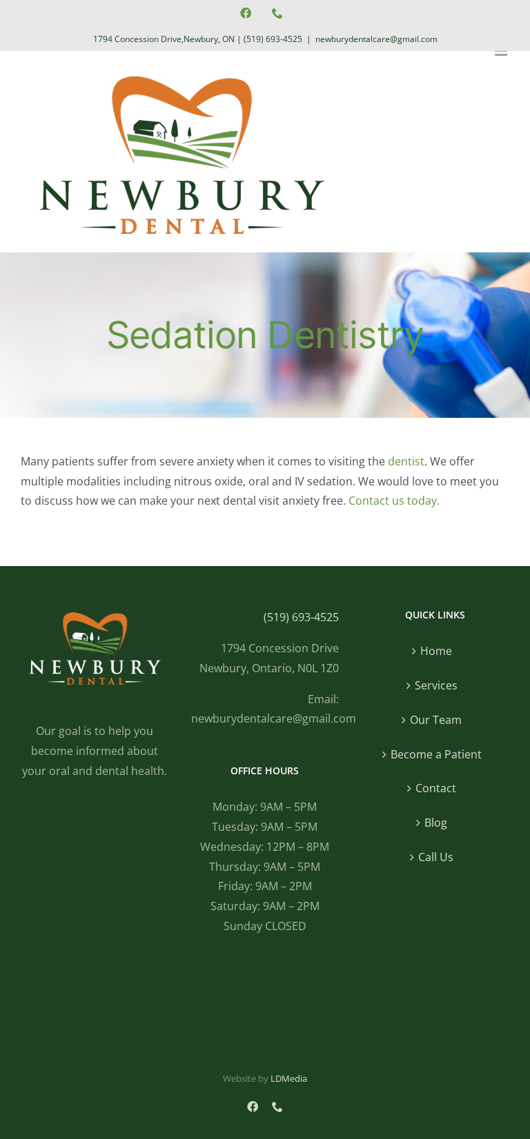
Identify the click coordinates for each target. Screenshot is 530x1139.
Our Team (436, 719)
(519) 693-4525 (273, 39)
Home (436, 650)
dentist (406, 461)
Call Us (435, 857)
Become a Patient (436, 754)
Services (436, 685)
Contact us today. (394, 500)
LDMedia (289, 1078)
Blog (435, 822)
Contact (435, 788)
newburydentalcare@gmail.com (376, 39)
